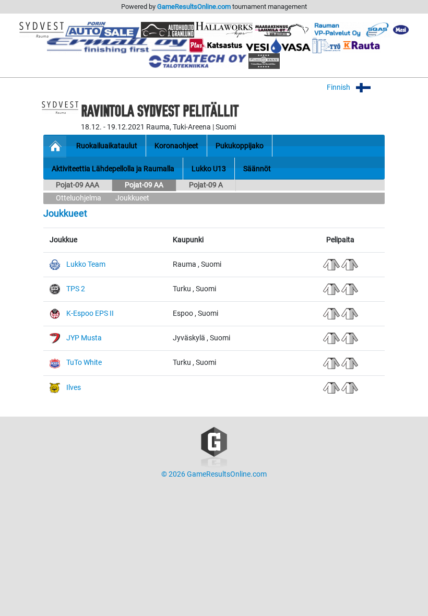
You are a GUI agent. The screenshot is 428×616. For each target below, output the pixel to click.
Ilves (73, 387)
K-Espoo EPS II (90, 313)
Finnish (339, 87)
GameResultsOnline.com (194, 6)
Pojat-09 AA (144, 185)
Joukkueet (132, 198)
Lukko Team (85, 264)
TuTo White (84, 362)
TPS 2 (75, 289)
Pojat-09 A (206, 185)
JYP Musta (84, 338)
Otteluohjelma (78, 198)
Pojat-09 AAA (77, 185)
